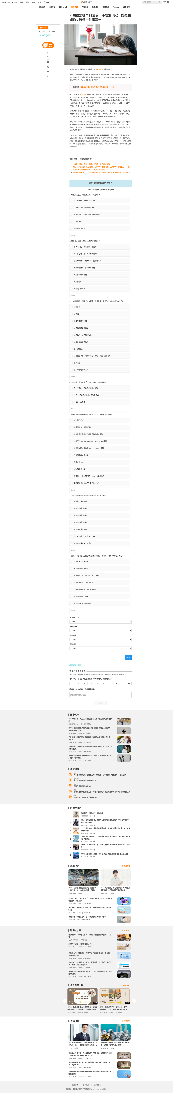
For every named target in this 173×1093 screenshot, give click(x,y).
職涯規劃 (42, 35)
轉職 (48, 35)
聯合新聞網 (100, 69)
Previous (65, 1001)
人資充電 (85, 7)
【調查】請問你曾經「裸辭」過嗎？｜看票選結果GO (91, 164)
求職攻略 (52, 7)
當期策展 (126, 7)
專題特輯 (74, 7)
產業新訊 (41, 7)
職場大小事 (63, 7)
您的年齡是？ (74, 617)
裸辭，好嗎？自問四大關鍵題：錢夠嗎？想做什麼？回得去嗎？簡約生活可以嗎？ (101, 167)
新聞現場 (106, 7)
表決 (128, 657)
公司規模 (72, 635)
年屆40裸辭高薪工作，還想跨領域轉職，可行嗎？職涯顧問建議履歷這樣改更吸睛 (102, 172)
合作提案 (86, 1085)
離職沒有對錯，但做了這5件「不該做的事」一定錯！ (98, 87)
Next (134, 1001)
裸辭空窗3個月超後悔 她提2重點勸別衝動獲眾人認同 (91, 170)
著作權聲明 (97, 1085)
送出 (100, 703)
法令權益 (95, 7)
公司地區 (72, 644)
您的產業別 (73, 626)
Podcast (116, 7)
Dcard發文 (83, 94)
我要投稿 (75, 1085)
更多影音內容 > (126, 985)
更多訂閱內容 (126, 866)
